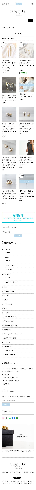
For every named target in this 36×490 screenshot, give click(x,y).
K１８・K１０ (8, 304)
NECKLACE (7, 274)
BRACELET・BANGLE (11, 291)
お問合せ (6, 374)
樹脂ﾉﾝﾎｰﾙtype (10, 265)
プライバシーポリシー (10, 377)
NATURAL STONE (9, 355)
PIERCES (7, 249)
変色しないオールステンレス (13, 334)
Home (4, 38)
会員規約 (6, 384)
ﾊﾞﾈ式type (9, 269)
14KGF (6, 308)
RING (5, 287)
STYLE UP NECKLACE (11, 317)
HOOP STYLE (8, 346)
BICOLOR (7, 342)
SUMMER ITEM (9, 351)
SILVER (6, 295)
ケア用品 (6, 312)
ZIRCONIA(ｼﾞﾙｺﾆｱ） (12, 282)
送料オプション (8, 321)
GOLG (6, 300)
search (19, 4)
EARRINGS (7, 257)
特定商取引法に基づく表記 (11, 381)
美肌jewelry (7, 329)
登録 (5, 404)
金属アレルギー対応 (10, 338)
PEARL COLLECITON (10, 325)
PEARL (8, 252)
